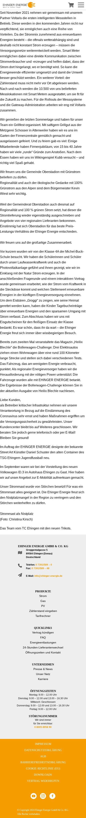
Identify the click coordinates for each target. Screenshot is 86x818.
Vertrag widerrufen (43, 780)
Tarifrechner (43, 615)
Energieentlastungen (43, 642)
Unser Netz (43, 674)
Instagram (43, 796)
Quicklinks (43, 627)
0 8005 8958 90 (43, 727)
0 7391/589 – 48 (40, 568)
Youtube (34, 796)
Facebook (52, 796)
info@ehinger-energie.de (48, 576)
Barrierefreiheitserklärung (43, 762)
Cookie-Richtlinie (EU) (43, 768)
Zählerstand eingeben (43, 611)
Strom (43, 596)
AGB (43, 756)
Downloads (43, 774)
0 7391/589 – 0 (44, 564)
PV (43, 606)
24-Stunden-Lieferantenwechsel (43, 647)
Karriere (43, 679)
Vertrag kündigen (43, 632)
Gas (43, 601)
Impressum (43, 744)
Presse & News (43, 669)
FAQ (43, 637)
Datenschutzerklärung (43, 750)
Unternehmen (43, 664)
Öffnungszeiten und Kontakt (43, 652)
